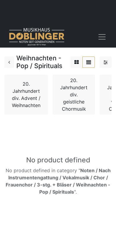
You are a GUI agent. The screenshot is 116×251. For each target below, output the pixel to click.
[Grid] (76, 62)
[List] (88, 62)
